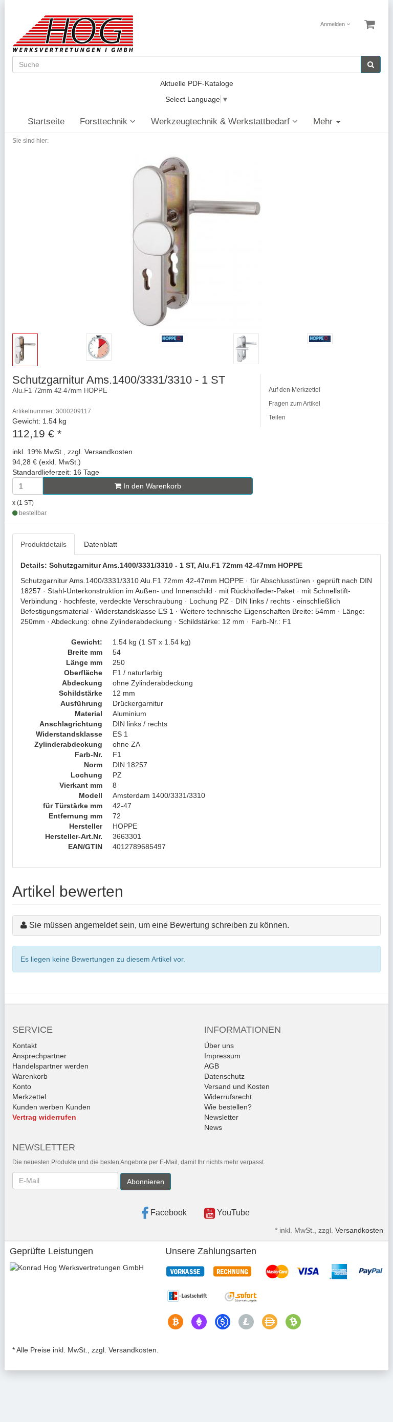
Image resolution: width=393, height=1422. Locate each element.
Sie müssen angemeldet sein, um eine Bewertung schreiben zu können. (159, 925)
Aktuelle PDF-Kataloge (196, 83)
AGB (211, 1066)
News (213, 1127)
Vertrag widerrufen (44, 1117)
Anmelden (333, 24)
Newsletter (221, 1117)
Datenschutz (224, 1076)
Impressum (222, 1056)
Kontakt (24, 1045)
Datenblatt (100, 544)
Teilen (277, 417)
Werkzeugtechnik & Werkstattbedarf (221, 121)
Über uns (219, 1045)
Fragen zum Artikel (294, 403)
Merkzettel (29, 1097)
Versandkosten (359, 1230)
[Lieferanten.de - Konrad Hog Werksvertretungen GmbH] (77, 1266)
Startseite (46, 121)
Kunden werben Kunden (51, 1107)
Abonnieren (145, 1181)
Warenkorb (30, 1076)
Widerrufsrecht (228, 1097)
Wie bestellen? (228, 1107)
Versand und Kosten (237, 1086)
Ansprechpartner (39, 1056)
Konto (21, 1086)
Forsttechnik (105, 121)
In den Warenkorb (151, 486)
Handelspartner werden (50, 1066)
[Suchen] (371, 64)
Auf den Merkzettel (294, 389)
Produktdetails (43, 544)
